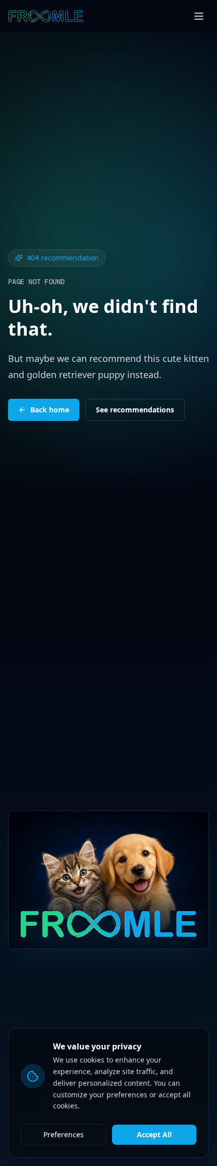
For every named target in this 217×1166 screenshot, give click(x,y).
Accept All (154, 1134)
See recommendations (135, 409)
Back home (49, 409)
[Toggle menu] (199, 16)
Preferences (63, 1134)
